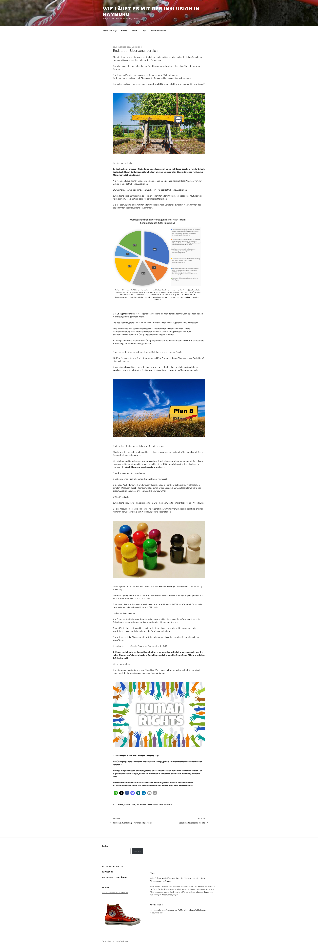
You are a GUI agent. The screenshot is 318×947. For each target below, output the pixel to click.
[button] (116, 793)
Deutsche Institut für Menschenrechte (135, 756)
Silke (139, 47)
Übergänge (130, 805)
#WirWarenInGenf (158, 31)
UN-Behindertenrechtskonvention (154, 805)
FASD (144, 31)
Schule (124, 31)
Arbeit (134, 31)
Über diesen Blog (110, 31)
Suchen (105, 846)
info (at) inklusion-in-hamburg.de (115, 892)
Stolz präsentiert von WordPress (115, 941)
